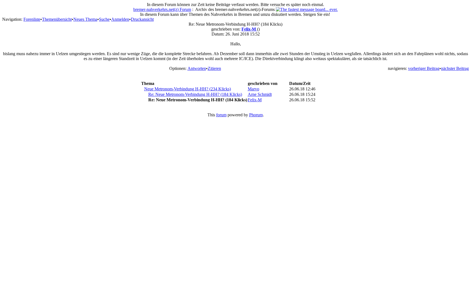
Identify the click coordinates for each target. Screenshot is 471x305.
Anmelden (120, 19)
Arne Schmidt (260, 94)
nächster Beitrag (455, 68)
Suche (104, 19)
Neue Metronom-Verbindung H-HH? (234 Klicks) (187, 89)
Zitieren (214, 68)
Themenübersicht (57, 19)
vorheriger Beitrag (423, 68)
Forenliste (31, 19)
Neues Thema (85, 19)
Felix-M (249, 29)
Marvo (253, 89)
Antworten (197, 68)
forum (221, 114)
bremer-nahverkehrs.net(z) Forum (162, 9)
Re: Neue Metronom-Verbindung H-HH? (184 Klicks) (195, 94)
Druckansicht (142, 19)
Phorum (256, 114)
